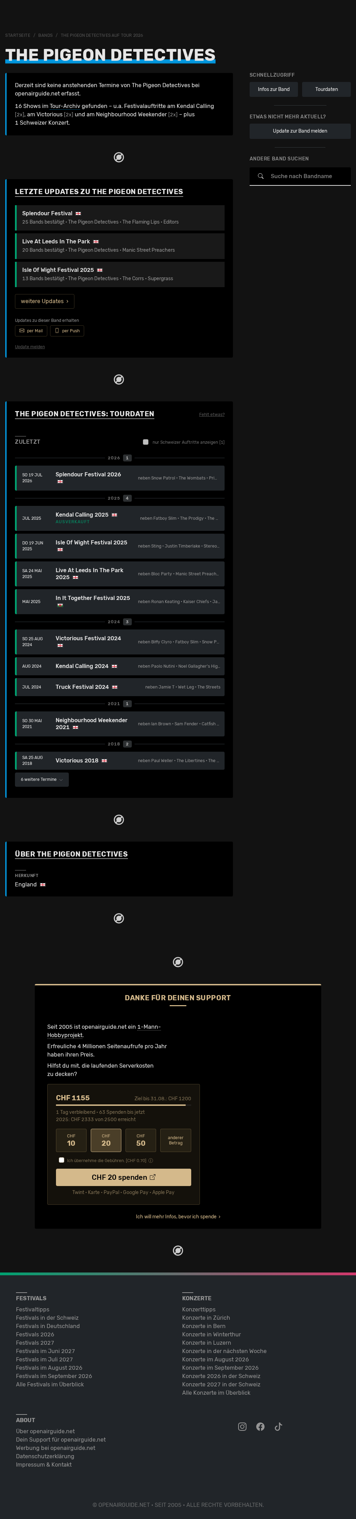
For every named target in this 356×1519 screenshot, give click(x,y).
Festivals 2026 (35, 1334)
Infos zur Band (274, 89)
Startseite (18, 35)
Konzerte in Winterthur (211, 1334)
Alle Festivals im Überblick (50, 1384)
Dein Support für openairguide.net (61, 1439)
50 (141, 1140)
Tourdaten (326, 89)
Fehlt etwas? (212, 414)
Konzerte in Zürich (206, 1317)
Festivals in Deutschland (48, 1326)
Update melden (30, 347)
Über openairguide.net (45, 1431)
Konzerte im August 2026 (215, 1359)
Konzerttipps (199, 1309)
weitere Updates (42, 301)
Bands (45, 35)
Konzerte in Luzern (206, 1342)
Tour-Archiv (65, 106)
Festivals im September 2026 (54, 1376)
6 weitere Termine (39, 779)
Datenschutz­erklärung (45, 1456)
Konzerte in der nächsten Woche (224, 1351)
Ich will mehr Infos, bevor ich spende (176, 1217)
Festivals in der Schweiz (47, 1317)
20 (106, 1140)
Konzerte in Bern (204, 1326)
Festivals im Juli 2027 (44, 1359)
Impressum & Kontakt (44, 1464)
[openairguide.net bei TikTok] (279, 1427)
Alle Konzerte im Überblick (216, 1392)
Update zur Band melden (300, 131)
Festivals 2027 (35, 1342)
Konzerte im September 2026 (220, 1367)
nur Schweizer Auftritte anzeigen (189, 442)
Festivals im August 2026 (49, 1367)
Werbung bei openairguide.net (55, 1448)
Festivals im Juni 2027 (45, 1351)
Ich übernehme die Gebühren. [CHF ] (106, 1160)
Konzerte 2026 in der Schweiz (221, 1376)
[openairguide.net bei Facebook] (261, 1427)
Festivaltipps (32, 1309)
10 (71, 1140)
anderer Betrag (176, 1140)
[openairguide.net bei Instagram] (243, 1427)
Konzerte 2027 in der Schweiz (221, 1384)
